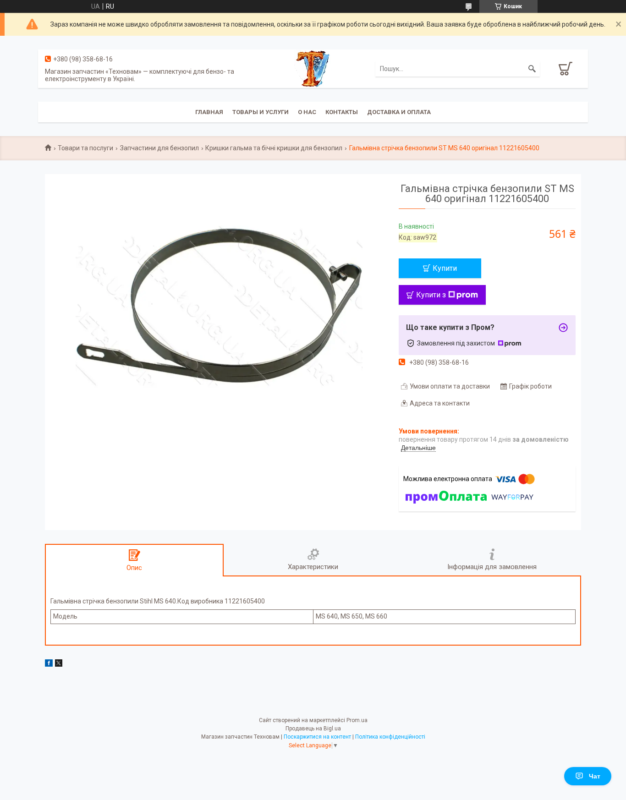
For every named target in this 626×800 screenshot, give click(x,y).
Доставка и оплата (399, 112)
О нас (307, 112)
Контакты (341, 112)
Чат (594, 776)
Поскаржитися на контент (317, 737)
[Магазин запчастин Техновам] (312, 68)
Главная (209, 112)
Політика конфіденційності (390, 737)
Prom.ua (357, 720)
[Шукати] (532, 68)
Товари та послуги (85, 148)
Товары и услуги (260, 112)
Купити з (431, 294)
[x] (58, 664)
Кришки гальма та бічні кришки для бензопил (273, 148)
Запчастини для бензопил (159, 148)
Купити (445, 268)
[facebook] (49, 664)
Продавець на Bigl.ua (313, 728)
